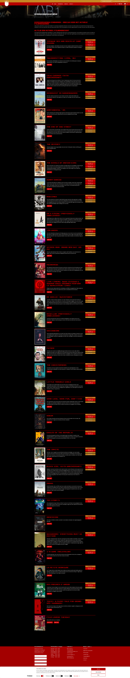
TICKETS (50, 622)
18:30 (90, 450)
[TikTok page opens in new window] (123, 4)
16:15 (90, 266)
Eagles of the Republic (60, 432)
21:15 (90, 283)
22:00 (90, 535)
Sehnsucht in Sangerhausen (62, 93)
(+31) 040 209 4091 (117, 1)
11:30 (90, 585)
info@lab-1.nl (72, 654)
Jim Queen (52, 230)
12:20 (90, 164)
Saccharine (53, 330)
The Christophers (57, 365)
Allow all (98, 669)
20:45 (90, 417)
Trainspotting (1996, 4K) (61, 58)
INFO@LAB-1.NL (124, 1)
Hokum (50, 415)
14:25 (90, 484)
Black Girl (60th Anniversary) (64, 466)
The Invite (53, 449)
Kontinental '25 (56, 110)
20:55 (90, 45)
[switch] (52, 676)
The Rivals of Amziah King (61, 163)
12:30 (90, 315)
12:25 (90, 59)
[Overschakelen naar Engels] (115, 4)
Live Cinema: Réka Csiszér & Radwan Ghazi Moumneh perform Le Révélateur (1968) (64, 283)
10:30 (90, 94)
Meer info (49, 49)
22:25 (90, 518)
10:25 (90, 383)
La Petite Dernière (58, 567)
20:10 (90, 231)
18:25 (90, 215)
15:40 (90, 42)
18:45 (90, 183)
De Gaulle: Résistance (59, 297)
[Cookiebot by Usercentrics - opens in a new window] (29, 676)
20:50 (90, 167)
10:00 (90, 434)
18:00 (90, 145)
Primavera (52, 264)
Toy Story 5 (53, 500)
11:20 (90, 77)
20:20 (90, 602)
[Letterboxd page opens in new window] (125, 4)
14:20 (90, 366)
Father (50, 348)
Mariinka (52, 196)
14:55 (90, 298)
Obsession (52, 517)
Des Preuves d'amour (58, 584)
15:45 (90, 400)
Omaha (50, 483)
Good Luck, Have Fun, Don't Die (64, 399)
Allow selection (98, 672)
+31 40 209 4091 (70, 650)
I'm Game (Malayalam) (59, 551)
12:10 (90, 181)
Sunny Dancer (54, 179)
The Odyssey (53, 144)
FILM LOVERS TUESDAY (58, 617)
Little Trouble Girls (59, 382)
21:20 (90, 128)
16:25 (90, 332)
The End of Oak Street (59, 127)
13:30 (90, 111)
